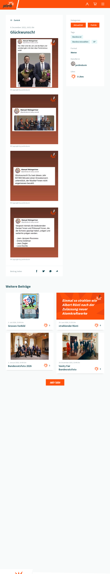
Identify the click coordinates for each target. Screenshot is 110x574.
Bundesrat (76, 37)
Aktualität (78, 25)
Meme (74, 52)
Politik (94, 25)
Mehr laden (55, 382)
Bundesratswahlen (80, 41)
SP (94, 41)
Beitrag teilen (16, 271)
